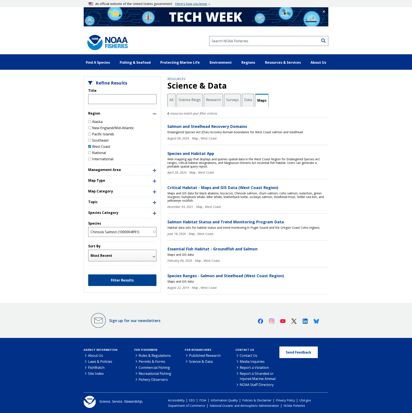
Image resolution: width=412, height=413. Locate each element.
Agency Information (100, 350)
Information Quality (224, 400)
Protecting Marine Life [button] (180, 62)
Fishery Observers (153, 379)
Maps (262, 100)
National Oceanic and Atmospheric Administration (244, 406)
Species (94, 223)
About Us (95, 355)
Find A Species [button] (98, 62)
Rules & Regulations (155, 355)
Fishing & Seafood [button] (135, 62)
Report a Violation (254, 367)
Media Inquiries (252, 361)
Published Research (205, 355)
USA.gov (305, 400)
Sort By (94, 246)
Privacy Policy (285, 400)
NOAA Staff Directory (257, 384)
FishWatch (96, 367)
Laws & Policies (100, 361)
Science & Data (201, 361)
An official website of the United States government (151, 4)
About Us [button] (318, 62)
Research (213, 99)
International (102, 159)
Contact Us (244, 350)
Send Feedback (298, 352)
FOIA (202, 400)
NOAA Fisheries (294, 406)
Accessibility (176, 400)
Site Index (96, 373)
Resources (176, 79)
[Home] (106, 41)
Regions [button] (248, 62)
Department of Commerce (186, 406)
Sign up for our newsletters (135, 320)
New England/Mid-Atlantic (113, 128)
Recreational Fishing (155, 373)
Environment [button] (221, 62)
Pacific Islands (103, 134)
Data (248, 99)
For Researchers (198, 350)
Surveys (232, 99)
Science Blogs (190, 99)
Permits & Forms (152, 361)
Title (92, 90)
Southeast (100, 140)
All (171, 99)
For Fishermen (146, 350)
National (99, 152)
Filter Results (122, 280)
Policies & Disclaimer (256, 400)
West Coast (101, 146)
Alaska (97, 121)
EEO (192, 400)
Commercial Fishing (154, 367)
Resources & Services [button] (283, 62)
